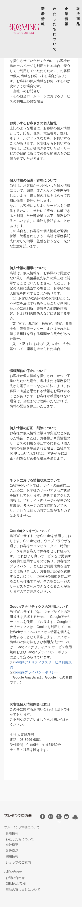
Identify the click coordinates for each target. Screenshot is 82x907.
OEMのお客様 (16, 883)
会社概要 (12, 845)
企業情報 (66, 16)
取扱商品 (78, 16)
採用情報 (12, 856)
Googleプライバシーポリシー (36, 672)
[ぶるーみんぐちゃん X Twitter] (75, 817)
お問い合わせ (15, 878)
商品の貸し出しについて (23, 889)
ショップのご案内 (18, 862)
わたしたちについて (54, 29)
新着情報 (43, 16)
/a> (59, 816)
